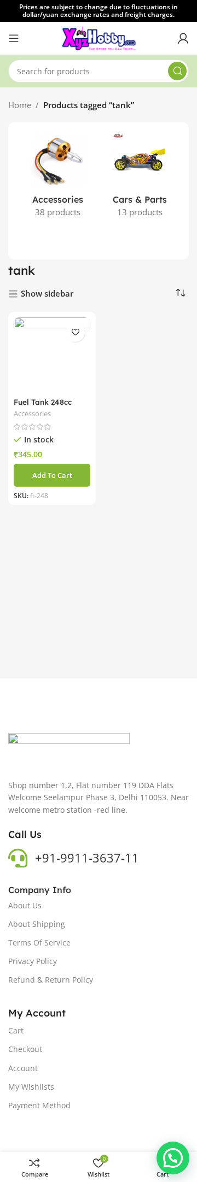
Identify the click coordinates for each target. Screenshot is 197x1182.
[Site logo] (99, 37)
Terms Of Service (39, 942)
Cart (16, 1030)
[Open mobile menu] (14, 38)
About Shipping (36, 924)
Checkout (25, 1049)
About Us (25, 905)
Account (23, 1068)
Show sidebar (47, 294)
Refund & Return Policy (50, 979)
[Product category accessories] (57, 178)
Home (19, 104)
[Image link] (69, 749)
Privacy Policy (32, 961)
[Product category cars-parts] (139, 178)
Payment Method (39, 1105)
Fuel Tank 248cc (43, 401)
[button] (52, 475)
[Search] (177, 71)
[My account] (183, 38)
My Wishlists (31, 1086)
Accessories (32, 413)
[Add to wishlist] (75, 332)
